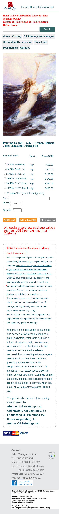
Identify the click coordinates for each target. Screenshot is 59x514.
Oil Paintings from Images (39, 36)
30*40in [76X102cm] (16, 178)
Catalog (16, 36)
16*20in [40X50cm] (15, 164)
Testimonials (10, 47)
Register (25, 7)
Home (6, 36)
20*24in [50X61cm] (15, 169)
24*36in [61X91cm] (15, 174)
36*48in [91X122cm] (16, 183)
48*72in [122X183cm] (17, 188)
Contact (25, 47)
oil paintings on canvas (27, 383)
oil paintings (43, 330)
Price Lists (40, 42)
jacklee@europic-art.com (31, 470)
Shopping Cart (46, 7)
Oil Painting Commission (17, 42)
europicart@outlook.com (31, 466)
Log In (34, 7)
